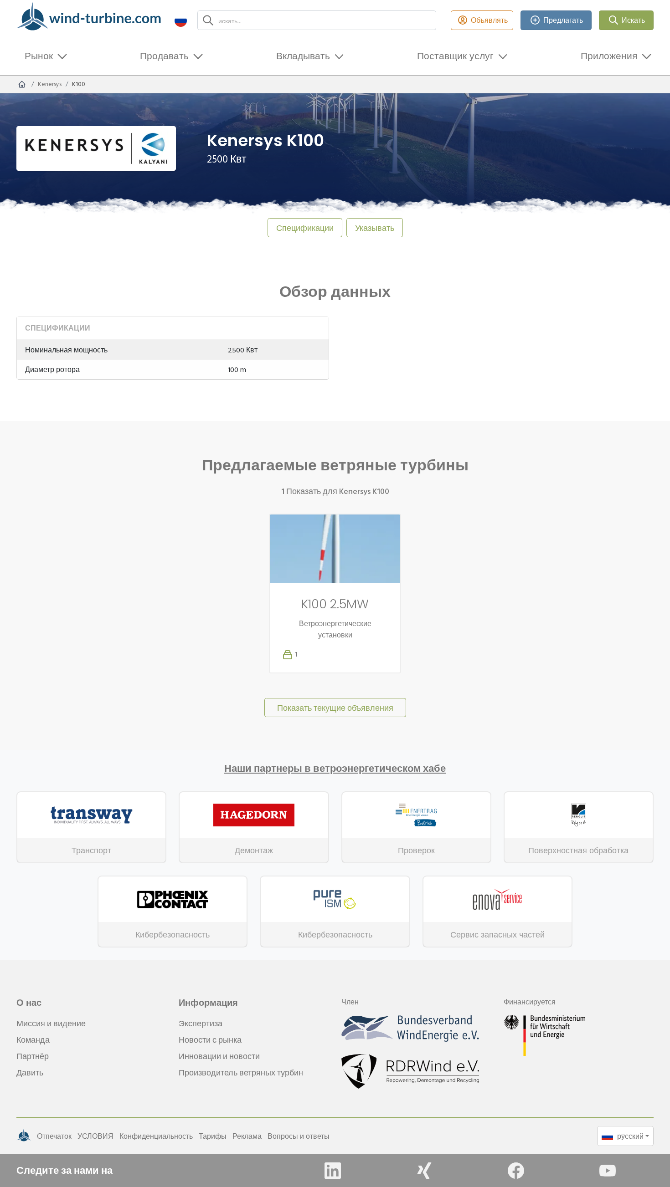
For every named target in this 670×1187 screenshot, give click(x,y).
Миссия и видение (51, 1023)
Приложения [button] (609, 55)
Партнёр (32, 1056)
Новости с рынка (210, 1039)
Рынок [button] (39, 55)
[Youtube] (607, 1170)
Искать (633, 20)
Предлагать (563, 20)
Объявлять (489, 20)
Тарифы (213, 1136)
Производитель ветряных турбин (241, 1072)
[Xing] (424, 1170)
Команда (33, 1039)
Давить (29, 1072)
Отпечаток (54, 1136)
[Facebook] (516, 1170)
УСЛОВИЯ (95, 1136)
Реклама (247, 1136)
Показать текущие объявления (335, 708)
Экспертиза (200, 1023)
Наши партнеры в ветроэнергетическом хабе (335, 768)
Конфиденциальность (156, 1136)
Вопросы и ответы (299, 1136)
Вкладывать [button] (303, 55)
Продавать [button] (164, 55)
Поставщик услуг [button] (455, 55)
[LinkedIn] (333, 1170)
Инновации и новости (219, 1056)
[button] (181, 20)
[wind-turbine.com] (21, 84)
